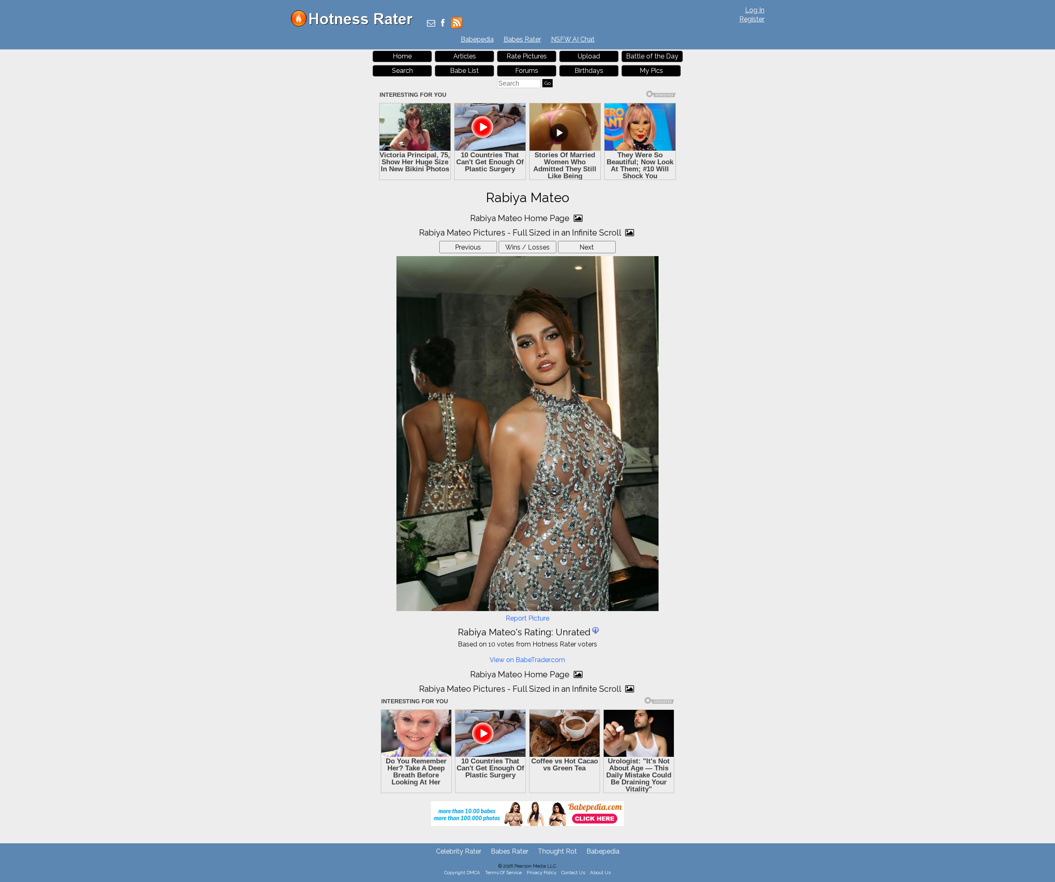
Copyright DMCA (462, 872)
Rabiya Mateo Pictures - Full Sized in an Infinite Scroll (521, 233)
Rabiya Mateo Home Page (521, 218)
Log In (754, 10)
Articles (464, 56)
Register (751, 19)
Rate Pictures (526, 56)
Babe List (464, 71)
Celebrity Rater (458, 851)
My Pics (651, 71)
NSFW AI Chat (573, 39)
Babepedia (477, 39)
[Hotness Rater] (355, 24)
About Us (600, 872)
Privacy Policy (541, 872)
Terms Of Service (503, 872)
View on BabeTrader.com (527, 660)
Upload (589, 56)
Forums (526, 71)
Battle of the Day (652, 56)
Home (402, 56)
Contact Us (573, 872)
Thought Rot (557, 851)
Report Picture (527, 618)
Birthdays (588, 71)
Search (402, 71)
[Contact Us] (431, 24)
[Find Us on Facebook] (443, 24)
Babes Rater (522, 39)
